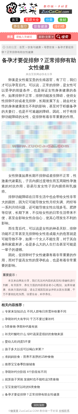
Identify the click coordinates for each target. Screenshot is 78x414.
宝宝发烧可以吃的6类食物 (22, 387)
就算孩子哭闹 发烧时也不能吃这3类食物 (32, 379)
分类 (49, 20)
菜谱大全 (32, 20)
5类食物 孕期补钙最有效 (21, 326)
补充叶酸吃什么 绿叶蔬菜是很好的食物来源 (34, 334)
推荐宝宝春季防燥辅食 (20, 364)
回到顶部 (39, 405)
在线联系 (64, 410)
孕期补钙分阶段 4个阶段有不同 (26, 371)
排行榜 (59, 26)
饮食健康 (41, 26)
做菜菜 (14, 410)
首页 (15, 20)
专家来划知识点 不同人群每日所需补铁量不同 (35, 311)
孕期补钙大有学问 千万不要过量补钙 (29, 319)
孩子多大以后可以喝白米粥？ (24, 349)
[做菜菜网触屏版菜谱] (39, 14)
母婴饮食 (49, 47)
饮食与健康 (34, 47)
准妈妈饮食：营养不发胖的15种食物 (29, 356)
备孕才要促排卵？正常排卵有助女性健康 (32, 394)
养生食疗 (20, 26)
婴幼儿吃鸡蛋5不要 (18, 341)
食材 (62, 20)
